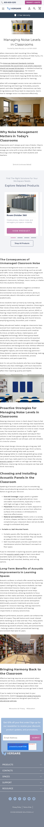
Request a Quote (33, 2)
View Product (21, 231)
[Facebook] (14, 717)
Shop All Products (22, 243)
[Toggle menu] (4, 9)
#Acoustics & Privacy (17, 709)
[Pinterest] (30, 717)
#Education (31, 709)
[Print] (22, 717)
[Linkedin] (33, 798)
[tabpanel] (21, 214)
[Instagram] (24, 798)
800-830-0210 (10, 2)
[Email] (18, 717)
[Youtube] (29, 798)
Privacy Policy (17, 807)
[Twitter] (25, 717)
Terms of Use (27, 807)
